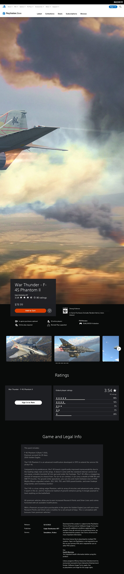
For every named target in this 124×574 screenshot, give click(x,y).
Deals (60, 14)
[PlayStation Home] (4, 6)
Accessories (38, 7)
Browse (84, 14)
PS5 (15, 7)
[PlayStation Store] (12, 13)
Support (54, 7)
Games (22, 7)
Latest (39, 14)
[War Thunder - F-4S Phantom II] (29, 349)
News (47, 7)
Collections (49, 14)
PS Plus (29, 7)
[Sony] (118, 4)
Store (9, 7)
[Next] (119, 349)
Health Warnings (68, 552)
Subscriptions (71, 14)
